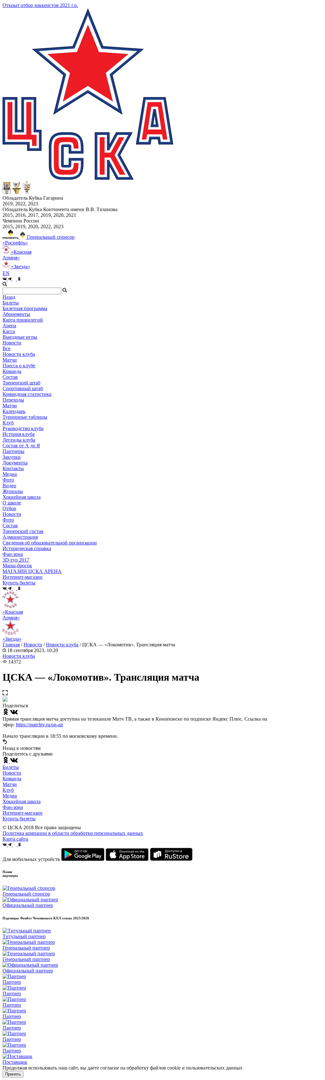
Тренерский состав (23, 531)
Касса (9, 331)
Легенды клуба (19, 440)
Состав (10, 377)
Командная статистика (27, 394)
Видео (9, 485)
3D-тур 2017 (16, 560)
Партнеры (13, 451)
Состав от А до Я (21, 445)
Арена (9, 325)
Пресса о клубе (19, 365)
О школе (12, 502)
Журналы (13, 491)
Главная (11, 644)
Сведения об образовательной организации (50, 542)
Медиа (10, 795)
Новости (12, 514)
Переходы (13, 400)
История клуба (19, 434)
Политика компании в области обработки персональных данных (73, 833)
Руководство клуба (23, 428)
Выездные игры (20, 337)
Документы (15, 462)
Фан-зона (13, 807)
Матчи (10, 360)
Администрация (20, 537)
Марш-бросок (17, 565)
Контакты (13, 468)
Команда (12, 778)
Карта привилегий (23, 320)
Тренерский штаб (21, 382)
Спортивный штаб (23, 388)
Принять (13, 1074)
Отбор (9, 508)
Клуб (8, 790)
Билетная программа (25, 308)
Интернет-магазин (23, 813)
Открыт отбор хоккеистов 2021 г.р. (40, 5)
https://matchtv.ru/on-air (39, 724)
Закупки (12, 457)
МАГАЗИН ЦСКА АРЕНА (32, 571)
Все (6, 348)
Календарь (14, 411)
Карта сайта (15, 839)
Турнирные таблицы (25, 417)
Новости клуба (19, 354)
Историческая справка (27, 548)
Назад (9, 297)
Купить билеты (19, 818)
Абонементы (16, 314)
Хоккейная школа (22, 801)
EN (6, 273)
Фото (8, 480)
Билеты (11, 767)
